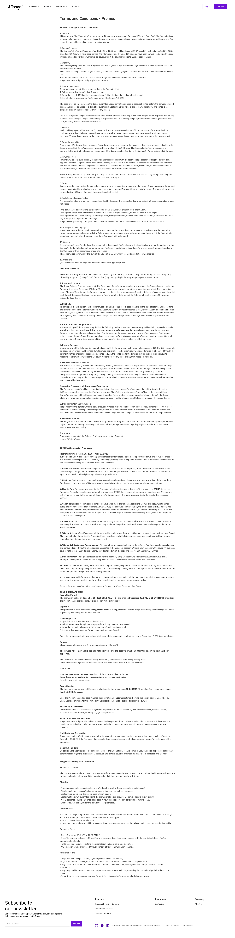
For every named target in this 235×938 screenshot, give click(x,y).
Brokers (47, 6)
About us (76, 6)
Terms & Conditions (172, 925)
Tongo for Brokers (103, 913)
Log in (208, 6)
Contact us (159, 904)
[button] (34, 6)
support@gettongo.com (152, 925)
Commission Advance (104, 908)
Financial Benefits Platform (107, 904)
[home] (15, 6)
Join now (220, 6)
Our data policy (188, 925)
